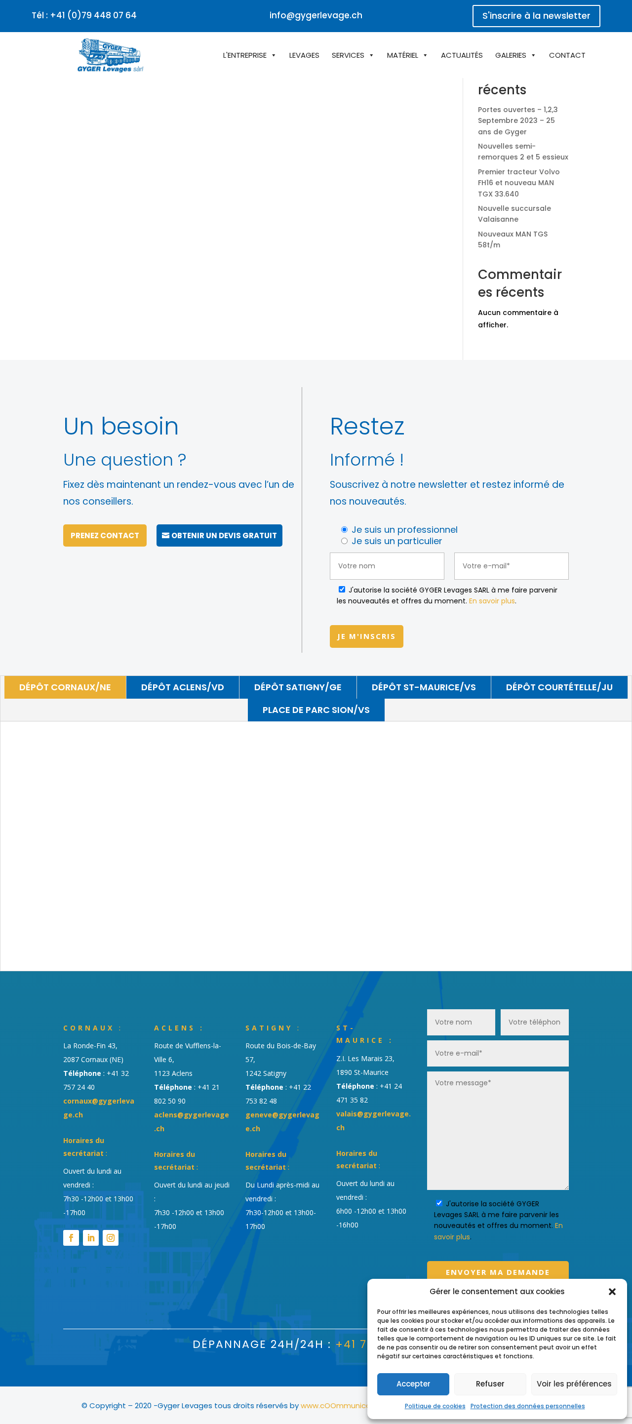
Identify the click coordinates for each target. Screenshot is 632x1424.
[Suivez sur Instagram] (110, 1238)
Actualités (462, 55)
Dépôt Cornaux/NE (65, 687)
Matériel (402, 55)
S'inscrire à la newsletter (536, 15)
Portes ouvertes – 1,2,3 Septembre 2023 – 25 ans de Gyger (518, 121)
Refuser (490, 1384)
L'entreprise (245, 55)
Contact (567, 55)
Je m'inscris (366, 636)
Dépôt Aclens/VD (182, 687)
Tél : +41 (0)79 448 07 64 (84, 15)
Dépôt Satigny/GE (298, 687)
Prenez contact (105, 535)
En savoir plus (492, 601)
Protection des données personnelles (528, 1406)
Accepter (413, 1384)
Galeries (510, 55)
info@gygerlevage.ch (316, 15)
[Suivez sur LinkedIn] (91, 1238)
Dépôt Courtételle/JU (559, 687)
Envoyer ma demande (498, 1272)
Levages (304, 55)
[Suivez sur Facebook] (71, 1238)
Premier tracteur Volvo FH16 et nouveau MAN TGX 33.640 (519, 183)
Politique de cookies (435, 1406)
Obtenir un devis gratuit (224, 535)
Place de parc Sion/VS (316, 710)
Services (348, 55)
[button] (612, 1292)
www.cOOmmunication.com (352, 1405)
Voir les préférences (574, 1384)
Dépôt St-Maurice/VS (424, 687)
